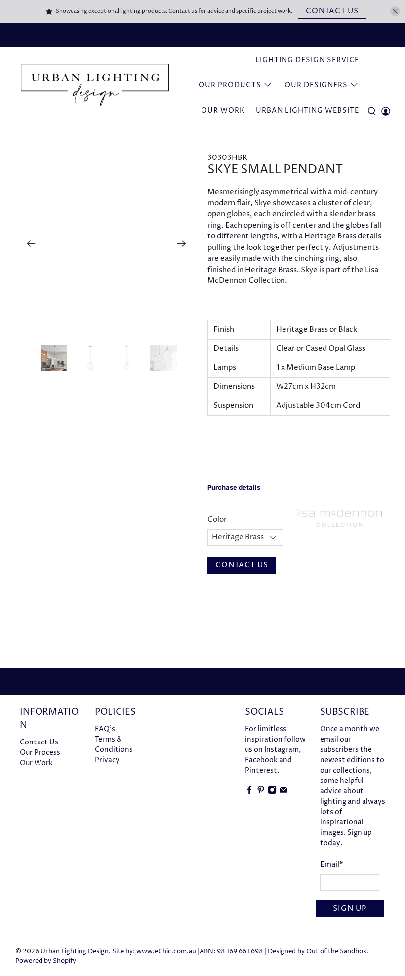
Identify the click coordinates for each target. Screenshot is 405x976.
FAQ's (105, 729)
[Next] (182, 243)
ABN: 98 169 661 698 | (233, 951)
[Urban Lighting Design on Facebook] (249, 792)
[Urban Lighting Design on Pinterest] (260, 792)
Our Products (230, 85)
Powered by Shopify (45, 961)
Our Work (223, 110)
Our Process (40, 752)
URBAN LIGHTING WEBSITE (307, 110)
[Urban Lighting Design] (95, 85)
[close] (395, 11)
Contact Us (332, 11)
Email (331, 864)
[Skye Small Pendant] (107, 244)
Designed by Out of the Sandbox (317, 951)
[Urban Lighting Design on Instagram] (272, 792)
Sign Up (349, 908)
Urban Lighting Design (74, 951)
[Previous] (31, 243)
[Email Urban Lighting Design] (283, 792)
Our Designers (316, 85)
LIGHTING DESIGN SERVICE (307, 60)
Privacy (107, 760)
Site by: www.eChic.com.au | (156, 951)
